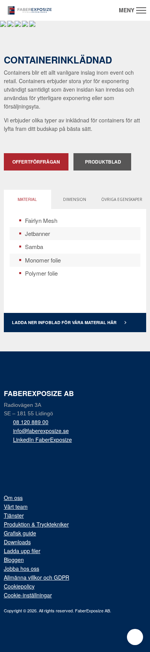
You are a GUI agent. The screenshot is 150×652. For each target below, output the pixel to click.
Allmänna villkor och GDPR (36, 577)
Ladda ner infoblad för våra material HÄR (69, 322)
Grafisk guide (20, 533)
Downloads (17, 542)
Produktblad (103, 161)
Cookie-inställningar (28, 595)
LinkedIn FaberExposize (42, 439)
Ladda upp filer (22, 551)
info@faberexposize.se (41, 431)
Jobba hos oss (21, 568)
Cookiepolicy (19, 586)
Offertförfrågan (36, 161)
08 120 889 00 (30, 422)
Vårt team (16, 506)
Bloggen (14, 559)
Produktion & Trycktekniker (36, 524)
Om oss (13, 498)
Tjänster (14, 515)
